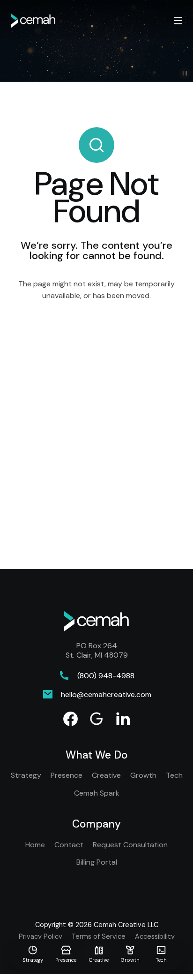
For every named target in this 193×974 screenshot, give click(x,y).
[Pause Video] (184, 73)
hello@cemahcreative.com (106, 694)
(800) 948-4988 (105, 675)
